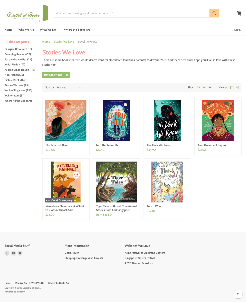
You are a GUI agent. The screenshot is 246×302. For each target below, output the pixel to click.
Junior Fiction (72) (15, 64)
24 (198, 87)
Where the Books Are (77, 29)
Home (8, 29)
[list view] (237, 87)
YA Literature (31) (14, 95)
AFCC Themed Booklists (139, 263)
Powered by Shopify (15, 291)
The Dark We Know (159, 145)
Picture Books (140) (16, 80)
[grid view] (232, 87)
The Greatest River (56, 145)
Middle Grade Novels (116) (20, 69)
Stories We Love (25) (17, 85)
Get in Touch (72, 252)
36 (204, 87)
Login (237, 29)
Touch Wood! (155, 206)
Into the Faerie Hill (107, 145)
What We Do (48, 29)
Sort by (49, 87)
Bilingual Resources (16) (18, 49)
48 (210, 87)
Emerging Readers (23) (18, 54)
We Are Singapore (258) (18, 90)
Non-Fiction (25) (14, 74)
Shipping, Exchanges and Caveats (84, 258)
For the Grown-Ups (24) (18, 59)
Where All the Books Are (18, 100)
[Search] (214, 13)
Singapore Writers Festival (140, 258)
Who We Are (26, 29)
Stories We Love (64, 41)
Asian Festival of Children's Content (145, 252)
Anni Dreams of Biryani (212, 145)
